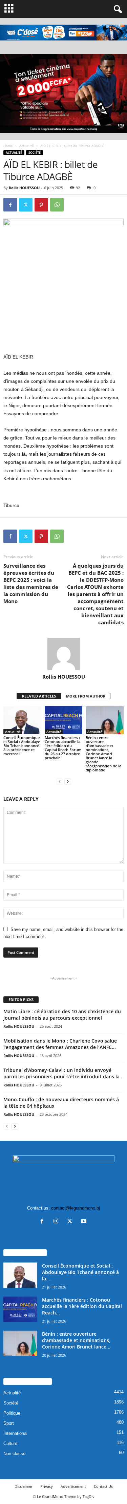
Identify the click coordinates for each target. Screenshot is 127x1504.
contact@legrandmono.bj (75, 1208)
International (15, 1433)
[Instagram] (57, 1221)
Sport (8, 1423)
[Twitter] (26, 204)
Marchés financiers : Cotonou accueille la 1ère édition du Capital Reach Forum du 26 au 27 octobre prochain (63, 747)
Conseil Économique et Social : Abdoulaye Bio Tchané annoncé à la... (80, 1272)
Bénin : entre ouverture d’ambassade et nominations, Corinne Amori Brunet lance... (76, 1340)
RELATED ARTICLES (39, 696)
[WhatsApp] (57, 204)
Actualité (26, 145)
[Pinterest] (41, 204)
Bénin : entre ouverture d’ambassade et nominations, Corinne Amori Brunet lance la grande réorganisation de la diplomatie (103, 753)
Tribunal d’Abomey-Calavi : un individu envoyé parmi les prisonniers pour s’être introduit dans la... (63, 1073)
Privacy (46, 1486)
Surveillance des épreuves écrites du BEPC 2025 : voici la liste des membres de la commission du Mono (30, 583)
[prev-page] (59, 781)
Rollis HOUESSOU (24, 187)
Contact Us (103, 1486)
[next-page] (67, 781)
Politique (11, 1413)
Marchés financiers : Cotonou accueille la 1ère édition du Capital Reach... (82, 1306)
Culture (10, 1443)
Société (34, 152)
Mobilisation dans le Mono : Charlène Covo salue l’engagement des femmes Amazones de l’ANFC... (60, 1044)
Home (8, 145)
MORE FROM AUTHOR (85, 696)
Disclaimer (24, 1486)
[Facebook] (10, 204)
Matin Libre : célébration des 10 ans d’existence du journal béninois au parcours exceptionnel (62, 1014)
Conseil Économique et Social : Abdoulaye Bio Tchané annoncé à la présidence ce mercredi (21, 745)
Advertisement (73, 1486)
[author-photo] (63, 654)
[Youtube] (84, 1221)
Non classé (14, 1453)
